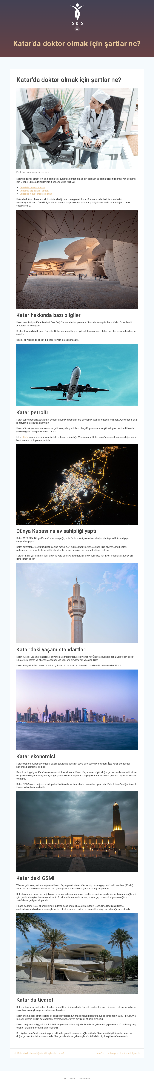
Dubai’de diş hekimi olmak (34, 190)
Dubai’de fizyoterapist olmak (36, 193)
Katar (26, 437)
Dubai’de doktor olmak (32, 187)
